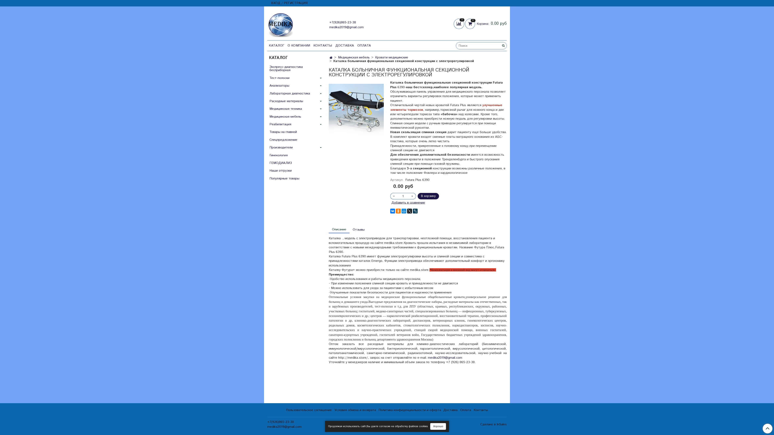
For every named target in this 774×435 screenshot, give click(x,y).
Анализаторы (279, 85)
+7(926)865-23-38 (342, 22)
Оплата (364, 45)
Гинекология (278, 155)
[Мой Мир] (404, 211)
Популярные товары (284, 178)
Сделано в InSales (493, 424)
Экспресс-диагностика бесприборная (286, 68)
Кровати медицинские (391, 57)
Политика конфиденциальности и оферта (410, 410)
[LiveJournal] (415, 211)
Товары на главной (283, 132)
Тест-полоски (279, 78)
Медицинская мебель (354, 57)
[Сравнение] (459, 23)
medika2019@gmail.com (346, 27)
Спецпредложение (283, 140)
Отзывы (359, 229)
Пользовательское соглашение (309, 410)
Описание (339, 229)
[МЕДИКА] (280, 24)
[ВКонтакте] (392, 211)
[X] (409, 211)
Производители (281, 147)
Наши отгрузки (280, 170)
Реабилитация (280, 124)
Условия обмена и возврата (355, 410)
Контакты (322, 45)
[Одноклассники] (398, 211)
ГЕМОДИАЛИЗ (280, 163)
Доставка (344, 45)
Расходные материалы (286, 101)
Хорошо (438, 426)
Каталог (276, 45)
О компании (299, 45)
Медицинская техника (285, 109)
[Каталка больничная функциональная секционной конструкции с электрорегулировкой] (356, 111)
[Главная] (331, 58)
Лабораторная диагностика (289, 93)
